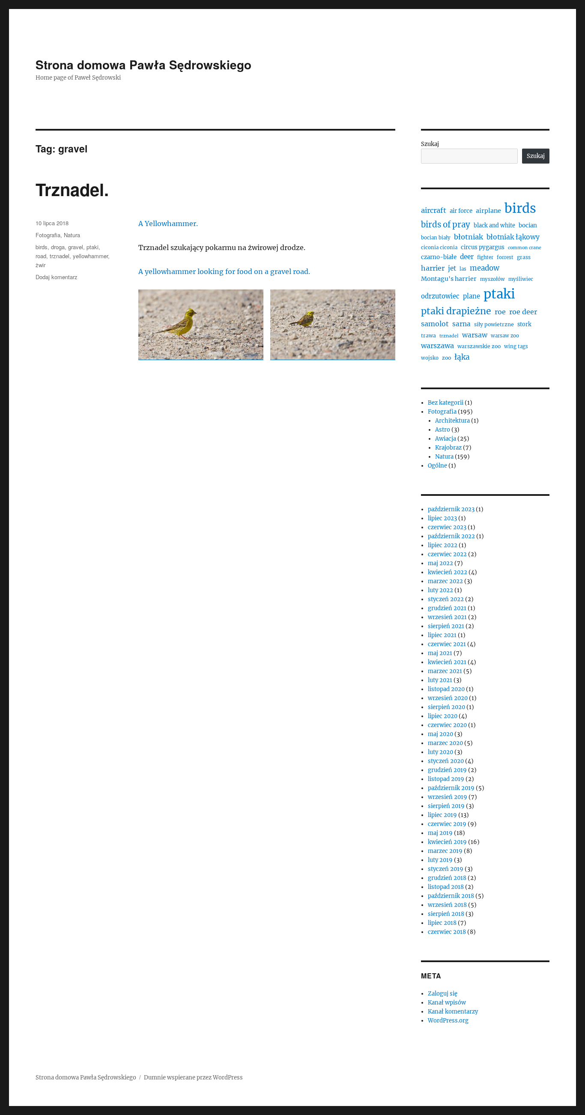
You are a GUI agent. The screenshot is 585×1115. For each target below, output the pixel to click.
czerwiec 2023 (447, 527)
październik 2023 (451, 509)
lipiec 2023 (442, 518)
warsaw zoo (505, 336)
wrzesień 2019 (447, 797)
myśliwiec (520, 279)
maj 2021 (440, 653)
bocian (528, 225)
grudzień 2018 (447, 878)
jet (452, 268)
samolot (435, 323)
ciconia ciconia (439, 247)
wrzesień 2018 (447, 905)
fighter (485, 257)
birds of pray (445, 225)
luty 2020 (440, 752)
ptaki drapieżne (456, 311)
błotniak (468, 237)
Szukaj (430, 144)
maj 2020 (440, 734)
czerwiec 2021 (447, 644)
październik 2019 (451, 788)
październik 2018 (451, 896)
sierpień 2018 (446, 914)
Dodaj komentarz (57, 277)
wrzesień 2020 (448, 698)
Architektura (452, 420)
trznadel (59, 256)
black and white (494, 225)
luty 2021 (440, 680)
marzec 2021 (445, 671)
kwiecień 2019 (447, 842)
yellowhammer (90, 256)
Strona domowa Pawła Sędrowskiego (143, 64)
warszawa (437, 345)
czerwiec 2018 (447, 932)
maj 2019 (440, 833)
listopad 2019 (446, 779)
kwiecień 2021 (447, 662)
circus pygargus (482, 247)
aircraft (433, 210)
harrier (433, 268)
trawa (428, 335)
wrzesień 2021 (447, 617)
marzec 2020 (445, 743)
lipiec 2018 (442, 923)
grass (524, 257)
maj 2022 (440, 563)
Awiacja (445, 438)
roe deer (523, 311)
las (463, 269)
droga (58, 247)
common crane (524, 247)
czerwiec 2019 (447, 824)
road (41, 256)
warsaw (474, 335)
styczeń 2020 (446, 761)
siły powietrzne (494, 324)
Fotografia (48, 235)
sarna (461, 324)
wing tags (516, 346)
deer (467, 257)
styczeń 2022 (446, 599)
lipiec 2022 (442, 545)
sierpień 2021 (446, 626)
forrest (505, 257)
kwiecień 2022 (447, 572)
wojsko (430, 358)
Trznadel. (72, 189)
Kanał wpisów (447, 1002)
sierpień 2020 (446, 707)
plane (471, 296)
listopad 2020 (446, 689)
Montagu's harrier (449, 279)
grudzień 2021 (447, 608)
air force (461, 211)
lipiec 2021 (442, 635)
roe (500, 311)
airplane (488, 211)
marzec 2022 (445, 581)
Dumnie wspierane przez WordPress (193, 1077)
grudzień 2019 (447, 770)
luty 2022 (440, 590)
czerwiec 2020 (447, 725)
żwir (40, 265)
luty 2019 (440, 860)
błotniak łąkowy (513, 237)
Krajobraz (448, 447)
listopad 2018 (446, 887)
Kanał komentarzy (453, 1011)
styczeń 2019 (445, 869)
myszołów (492, 279)
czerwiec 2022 (447, 554)
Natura (72, 235)
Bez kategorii (445, 402)
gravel (75, 247)
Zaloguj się (442, 993)
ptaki (92, 247)
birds (42, 247)
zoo (446, 358)
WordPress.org (448, 1020)
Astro (442, 429)
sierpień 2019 (446, 806)
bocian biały (436, 238)
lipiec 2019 (442, 815)
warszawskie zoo (479, 346)
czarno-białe (439, 257)
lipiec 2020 (442, 716)
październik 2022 (451, 536)
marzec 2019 (445, 851)
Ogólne (437, 465)
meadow (484, 268)
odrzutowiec (440, 296)
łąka (462, 357)
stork (524, 324)
